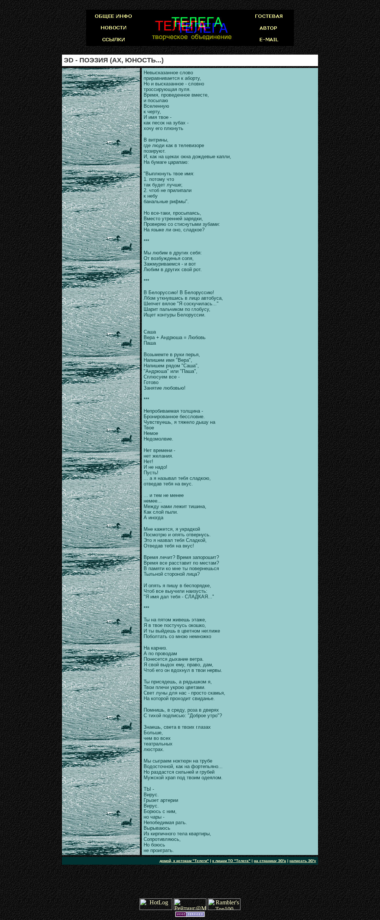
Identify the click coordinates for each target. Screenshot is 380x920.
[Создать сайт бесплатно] (190, 915)
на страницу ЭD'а (270, 861)
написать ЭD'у (302, 861)
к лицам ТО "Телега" (231, 861)
